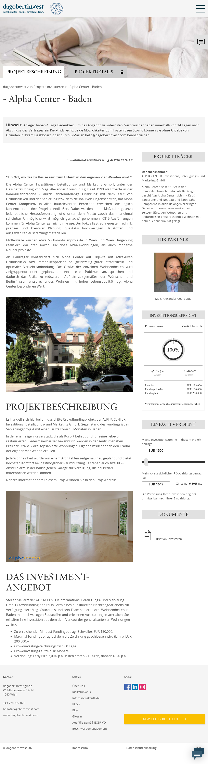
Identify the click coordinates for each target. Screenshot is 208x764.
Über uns (78, 686)
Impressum (80, 748)
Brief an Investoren (169, 539)
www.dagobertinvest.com (20, 715)
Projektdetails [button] (94, 72)
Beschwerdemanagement (89, 728)
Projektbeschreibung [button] (33, 72)
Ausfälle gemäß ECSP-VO (89, 722)
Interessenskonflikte (86, 698)
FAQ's (76, 704)
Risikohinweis (81, 692)
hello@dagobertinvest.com (21, 709)
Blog (75, 710)
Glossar (77, 716)
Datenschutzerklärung (141, 748)
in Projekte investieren (47, 87)
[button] (164, 719)
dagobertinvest (14, 87)
